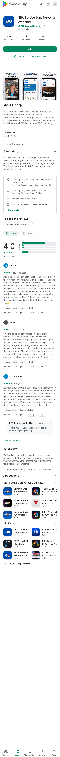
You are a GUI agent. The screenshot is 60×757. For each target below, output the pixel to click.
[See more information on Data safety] (54, 151)
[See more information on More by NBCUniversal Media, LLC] (54, 482)
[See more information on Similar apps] (54, 523)
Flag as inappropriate (16, 563)
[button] (30, 39)
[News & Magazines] (15, 144)
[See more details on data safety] (13, 210)
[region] (30, 38)
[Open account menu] (55, 4)
